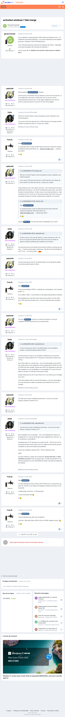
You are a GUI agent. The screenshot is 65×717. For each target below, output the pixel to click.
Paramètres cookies (53, 710)
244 (13, 127)
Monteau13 (41, 610)
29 (13, 155)
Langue (8, 710)
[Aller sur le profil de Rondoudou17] (36, 598)
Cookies (43, 710)
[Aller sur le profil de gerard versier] (5, 26)
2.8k (8, 155)
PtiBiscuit (40, 630)
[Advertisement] (32, 12)
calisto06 (9, 89)
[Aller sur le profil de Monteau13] (36, 607)
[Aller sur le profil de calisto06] (10, 95)
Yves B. (10, 140)
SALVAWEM (6, 598)
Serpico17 (41, 624)
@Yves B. (26, 221)
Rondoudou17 (42, 600)
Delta (10, 112)
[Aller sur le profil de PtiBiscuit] (36, 629)
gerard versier (15, 25)
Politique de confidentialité (21, 710)
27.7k (8, 127)
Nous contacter (34, 710)
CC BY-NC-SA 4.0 (32, 712)
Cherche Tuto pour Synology (47, 615)
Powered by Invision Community (32, 714)
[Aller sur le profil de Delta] (10, 118)
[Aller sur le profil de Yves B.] (10, 146)
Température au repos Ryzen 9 (47, 628)
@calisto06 (25, 286)
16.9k (8, 103)
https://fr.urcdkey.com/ (47, 149)
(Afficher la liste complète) (23, 593)
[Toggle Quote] (20, 170)
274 (13, 103)
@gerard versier (33, 92)
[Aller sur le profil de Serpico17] (36, 622)
